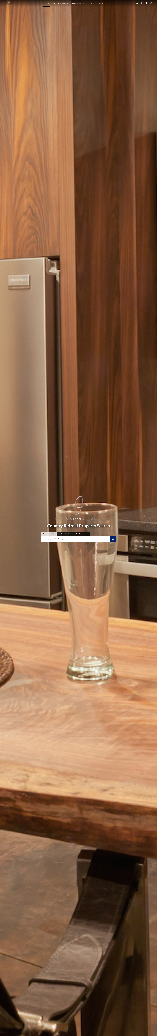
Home (46, 3)
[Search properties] (113, 539)
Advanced (65, 534)
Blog (101, 3)
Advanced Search (60, 3)
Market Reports (78, 3)
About (92, 3)
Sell (82, 534)
